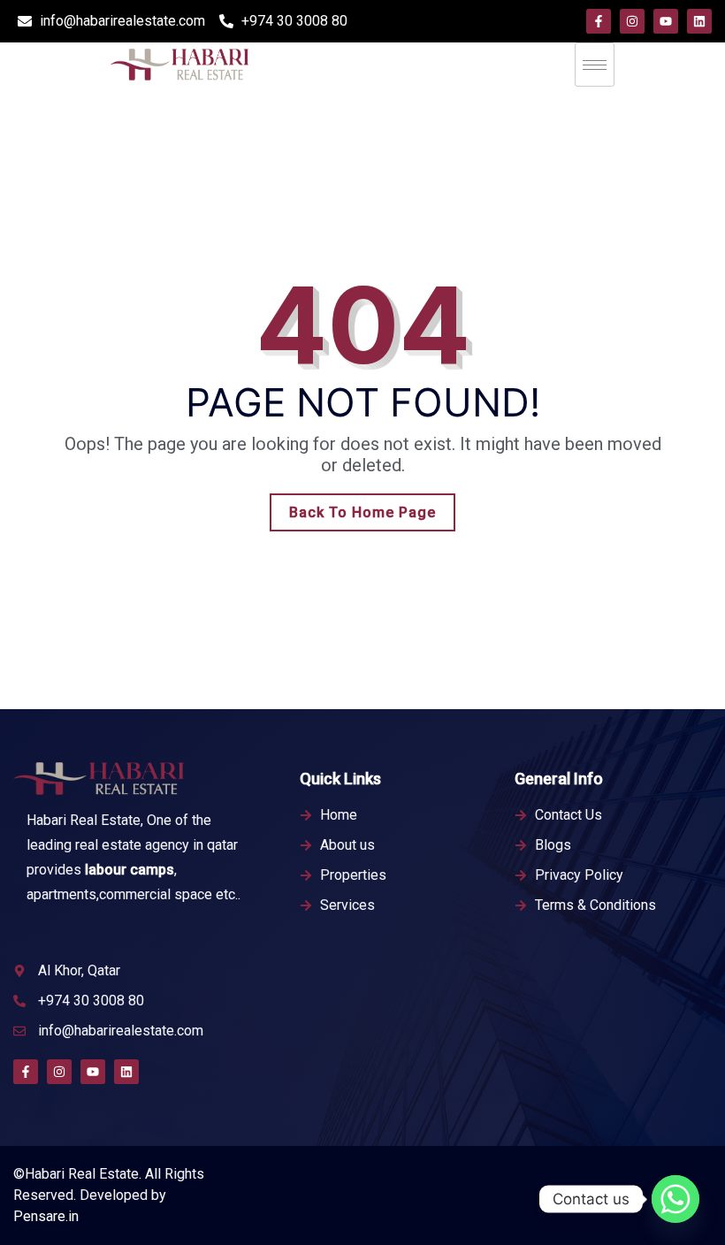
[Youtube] (665, 21)
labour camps (129, 869)
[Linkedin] (699, 21)
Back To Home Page (362, 512)
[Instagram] (632, 21)
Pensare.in (46, 1216)
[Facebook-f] (598, 21)
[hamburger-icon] (594, 64)
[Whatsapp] (675, 1199)
